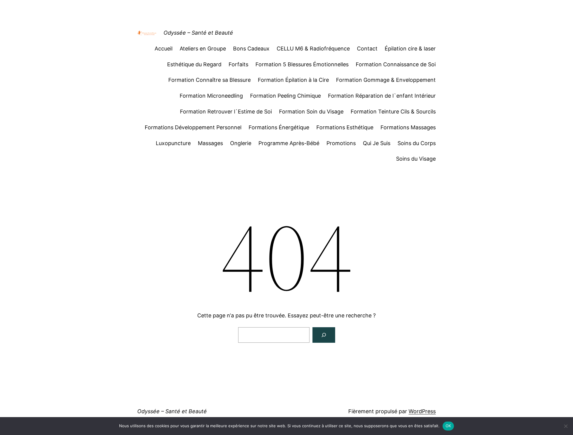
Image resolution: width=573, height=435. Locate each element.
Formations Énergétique (279, 127)
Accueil (163, 48)
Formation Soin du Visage (311, 111)
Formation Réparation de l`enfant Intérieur (382, 96)
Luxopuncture (173, 143)
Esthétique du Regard (194, 64)
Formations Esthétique (344, 127)
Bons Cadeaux (251, 48)
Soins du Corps (417, 143)
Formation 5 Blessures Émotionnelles (302, 64)
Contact (367, 48)
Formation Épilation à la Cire (293, 80)
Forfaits (238, 64)
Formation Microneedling (211, 96)
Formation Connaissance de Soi (396, 64)
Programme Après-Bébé (288, 143)
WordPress (422, 411)
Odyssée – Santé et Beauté (198, 33)
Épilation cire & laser (410, 48)
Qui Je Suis (376, 143)
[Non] (566, 426)
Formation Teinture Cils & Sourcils (393, 111)
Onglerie (240, 143)
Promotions (341, 143)
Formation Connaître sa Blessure (209, 80)
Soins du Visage (416, 159)
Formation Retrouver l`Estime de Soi (226, 111)
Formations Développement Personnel (193, 127)
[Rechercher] (323, 335)
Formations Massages (408, 127)
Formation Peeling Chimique (285, 96)
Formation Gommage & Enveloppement (386, 80)
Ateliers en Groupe (203, 48)
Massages (210, 143)
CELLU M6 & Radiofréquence (313, 48)
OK (448, 425)
